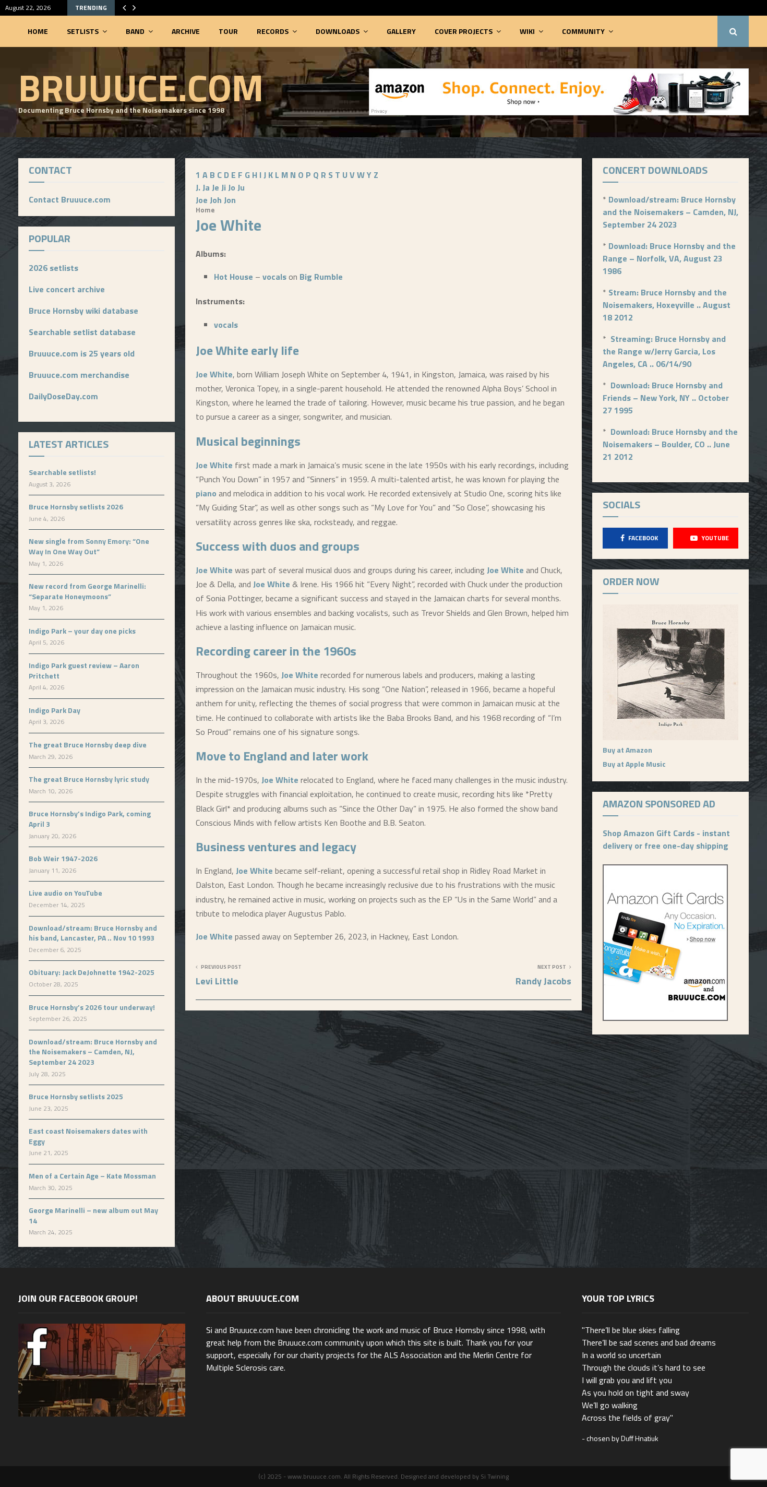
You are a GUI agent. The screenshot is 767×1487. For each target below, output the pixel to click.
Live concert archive (67, 289)
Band (135, 31)
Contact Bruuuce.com (70, 199)
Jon (230, 200)
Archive (186, 31)
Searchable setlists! (62, 472)
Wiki (527, 31)
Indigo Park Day (54, 710)
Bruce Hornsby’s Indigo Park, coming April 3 (90, 818)
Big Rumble (321, 276)
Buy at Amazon (627, 749)
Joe (202, 200)
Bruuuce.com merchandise (79, 374)
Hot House (233, 276)
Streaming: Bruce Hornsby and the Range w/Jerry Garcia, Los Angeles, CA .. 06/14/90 (664, 351)
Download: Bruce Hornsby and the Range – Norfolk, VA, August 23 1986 (669, 258)
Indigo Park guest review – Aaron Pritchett (84, 670)
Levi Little (217, 981)
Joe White (222, 350)
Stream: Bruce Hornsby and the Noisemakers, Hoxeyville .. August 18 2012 (666, 305)
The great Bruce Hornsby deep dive (88, 744)
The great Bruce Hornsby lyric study (89, 779)
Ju (241, 187)
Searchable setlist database (82, 332)
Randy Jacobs (543, 981)
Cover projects (464, 31)
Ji (223, 187)
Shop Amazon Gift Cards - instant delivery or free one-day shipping (666, 839)
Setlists (83, 31)
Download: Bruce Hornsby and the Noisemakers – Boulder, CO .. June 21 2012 (670, 444)
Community (583, 31)
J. (198, 187)
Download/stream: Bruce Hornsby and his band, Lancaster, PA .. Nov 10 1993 (93, 933)
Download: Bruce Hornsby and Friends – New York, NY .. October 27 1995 (666, 398)
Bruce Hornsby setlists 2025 (76, 1096)
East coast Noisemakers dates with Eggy (88, 1136)
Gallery (401, 31)
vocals (274, 276)
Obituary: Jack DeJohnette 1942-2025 (91, 972)
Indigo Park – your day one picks (82, 630)
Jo (231, 187)
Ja (206, 187)
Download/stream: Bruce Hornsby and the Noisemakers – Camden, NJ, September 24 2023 (93, 1051)
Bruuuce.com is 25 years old (82, 353)
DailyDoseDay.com (63, 396)
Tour (228, 31)
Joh (216, 200)
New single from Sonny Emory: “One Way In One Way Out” (89, 546)
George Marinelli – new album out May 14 (93, 1215)
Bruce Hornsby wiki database (83, 310)
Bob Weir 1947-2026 (63, 858)
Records (273, 31)
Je (215, 187)
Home (38, 31)
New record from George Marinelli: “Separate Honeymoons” (87, 591)
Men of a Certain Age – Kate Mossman (92, 1175)
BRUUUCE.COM (140, 87)
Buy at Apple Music (634, 763)
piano (206, 493)
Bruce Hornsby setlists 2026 (76, 506)
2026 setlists (53, 267)
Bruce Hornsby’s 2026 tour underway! (92, 1007)
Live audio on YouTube (65, 892)
